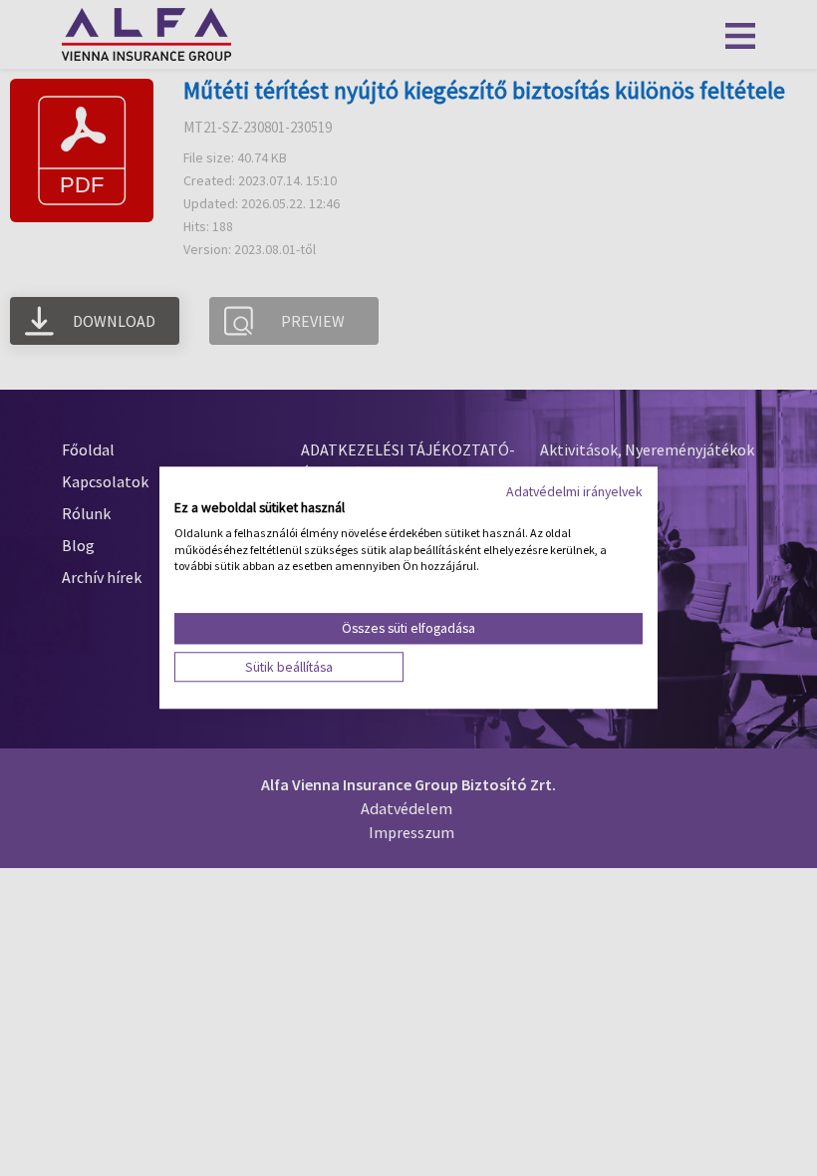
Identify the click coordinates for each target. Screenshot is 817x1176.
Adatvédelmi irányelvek (574, 491)
